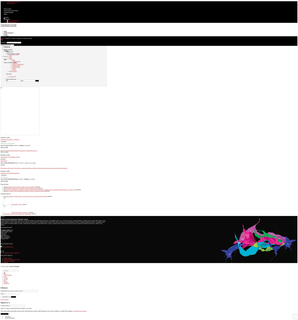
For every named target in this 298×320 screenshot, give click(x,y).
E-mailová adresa (5, 305)
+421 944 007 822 (8, 247)
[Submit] (4, 272)
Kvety (10, 56)
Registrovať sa (4, 313)
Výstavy (6, 35)
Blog (5, 280)
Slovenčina (16, 20)
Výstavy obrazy (13, 71)
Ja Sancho (11, 76)
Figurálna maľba (16, 65)
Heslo (2, 294)
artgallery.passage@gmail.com (11, 252)
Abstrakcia (14, 63)
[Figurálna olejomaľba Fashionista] (34, 168)
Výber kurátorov (9, 33)
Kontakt (5, 14)
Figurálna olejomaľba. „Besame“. (10, 139)
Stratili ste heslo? (5, 299)
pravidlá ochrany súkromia (80, 311)
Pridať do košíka (4, 147)
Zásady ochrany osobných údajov (11, 10)
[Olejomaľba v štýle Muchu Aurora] (19, 150)
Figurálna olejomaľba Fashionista (10, 173)
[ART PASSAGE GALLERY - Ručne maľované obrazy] (8, 25)
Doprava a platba (7, 8)
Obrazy (11, 58)
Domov (2, 38)
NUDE (14, 68)
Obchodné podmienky (8, 12)
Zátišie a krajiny (16, 67)
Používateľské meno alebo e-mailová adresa (12, 291)
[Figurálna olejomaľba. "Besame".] (20, 134)
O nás (5, 34)
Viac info (3, 164)
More (10, 57)
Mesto (13, 60)
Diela (5, 31)
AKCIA (6, 37)
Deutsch (14, 22)
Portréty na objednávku (18, 64)
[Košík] (55, 56)
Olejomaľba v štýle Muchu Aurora (10, 157)
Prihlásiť (13, 296)
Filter (37, 80)
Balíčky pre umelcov (14, 54)
